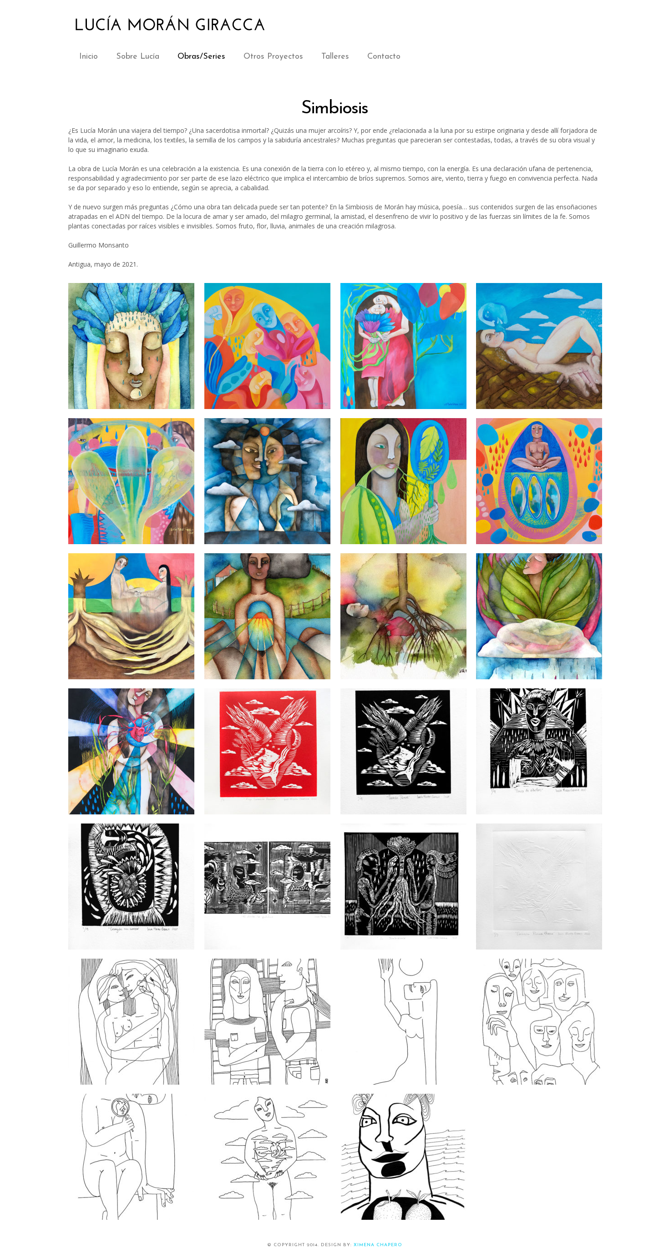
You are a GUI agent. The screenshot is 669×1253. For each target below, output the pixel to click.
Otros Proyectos (273, 57)
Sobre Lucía (137, 57)
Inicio (88, 57)
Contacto (383, 57)
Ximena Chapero (378, 1245)
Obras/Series (201, 57)
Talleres (335, 57)
